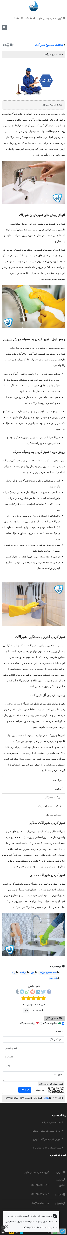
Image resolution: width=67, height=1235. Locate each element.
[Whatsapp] (27, 992)
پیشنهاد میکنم (50, 1023)
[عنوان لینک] (33, 6)
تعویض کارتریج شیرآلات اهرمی (47, 1140)
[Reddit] (32, 992)
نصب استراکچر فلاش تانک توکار (46, 1148)
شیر (32, 972)
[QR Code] (4, 45)
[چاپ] (8, 45)
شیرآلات (23, 972)
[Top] (3, 1228)
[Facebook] (49, 992)
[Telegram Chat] (62, 1231)
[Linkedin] (37, 992)
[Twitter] (43, 992)
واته (13, 972)
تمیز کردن (53, 978)
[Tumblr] (17, 992)
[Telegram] (22, 992)
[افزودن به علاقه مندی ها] (11, 45)
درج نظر (24, 1090)
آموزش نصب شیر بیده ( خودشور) (46, 1131)
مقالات (46, 1098)
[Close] (6, 1226)
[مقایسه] (14, 45)
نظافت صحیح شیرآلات (48, 972)
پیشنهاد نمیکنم (28, 1023)
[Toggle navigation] (61, 36)
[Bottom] (3, 1232)
